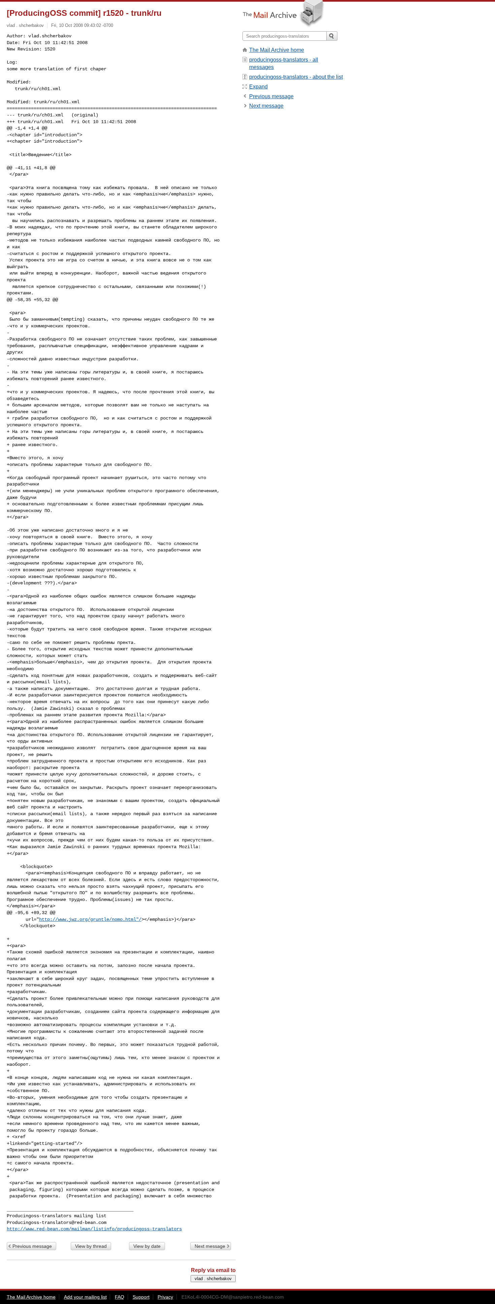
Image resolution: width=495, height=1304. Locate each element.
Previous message (32, 1246)
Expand (258, 86)
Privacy (165, 1297)
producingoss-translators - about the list (296, 77)
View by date (147, 1246)
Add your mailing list (85, 1297)
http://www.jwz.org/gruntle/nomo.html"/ (90, 919)
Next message (210, 1246)
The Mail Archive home (276, 50)
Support (141, 1297)
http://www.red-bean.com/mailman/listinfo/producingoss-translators (94, 1229)
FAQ (119, 1297)
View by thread (91, 1246)
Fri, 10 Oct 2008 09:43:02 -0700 (82, 25)
